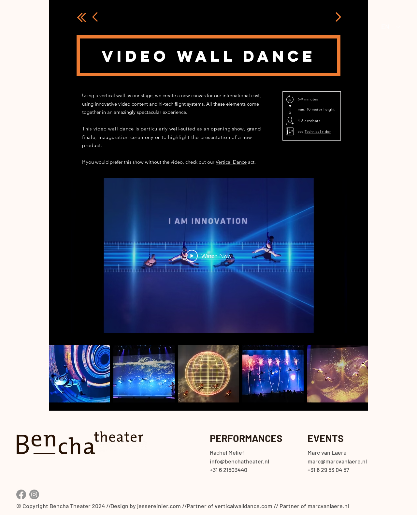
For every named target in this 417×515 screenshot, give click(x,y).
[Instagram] (34, 494)
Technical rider (318, 131)
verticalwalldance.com (243, 505)
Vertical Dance (231, 162)
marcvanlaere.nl (328, 505)
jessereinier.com (159, 505)
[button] (79, 373)
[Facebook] (21, 494)
